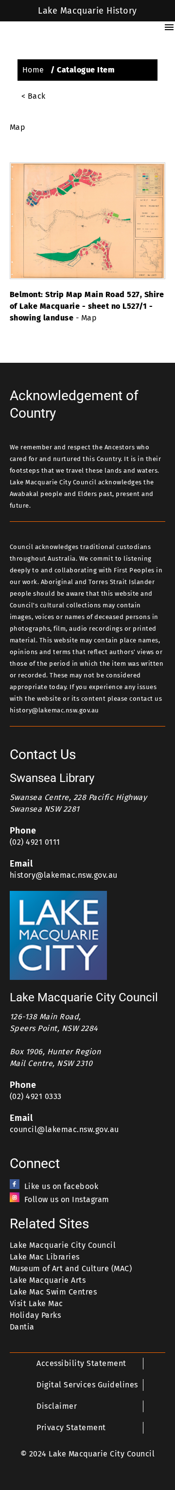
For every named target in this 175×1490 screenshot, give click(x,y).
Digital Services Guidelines (87, 1384)
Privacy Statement (70, 1427)
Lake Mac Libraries (45, 1256)
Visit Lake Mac (36, 1303)
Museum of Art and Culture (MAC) (71, 1268)
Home (33, 69)
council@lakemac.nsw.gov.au (64, 1129)
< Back (33, 96)
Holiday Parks (35, 1315)
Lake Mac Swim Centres (53, 1291)
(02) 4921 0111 (35, 842)
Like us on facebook (61, 1186)
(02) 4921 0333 (36, 1096)
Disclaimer (56, 1406)
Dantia (22, 1326)
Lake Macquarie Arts (48, 1280)
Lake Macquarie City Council (63, 1245)
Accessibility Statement (81, 1363)
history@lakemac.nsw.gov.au (64, 875)
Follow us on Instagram (66, 1199)
